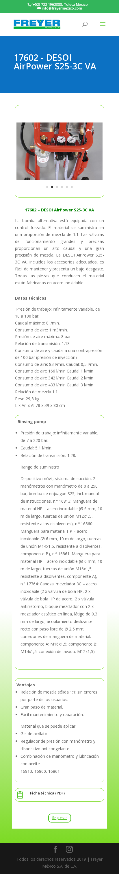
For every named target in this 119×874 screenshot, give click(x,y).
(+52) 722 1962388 (46, 4)
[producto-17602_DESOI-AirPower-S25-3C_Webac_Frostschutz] (59, 193)
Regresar (59, 817)
